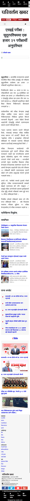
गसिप (2, 452)
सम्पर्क (14, 4)
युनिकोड (25, 4)
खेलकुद (3, 469)
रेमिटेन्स (3, 442)
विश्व (2, 464)
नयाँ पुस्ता (3, 454)
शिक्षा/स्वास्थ (4, 425)
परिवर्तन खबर (7, 52)
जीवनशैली (3, 457)
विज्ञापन (19, 4)
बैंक (2, 432)
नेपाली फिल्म (4, 447)
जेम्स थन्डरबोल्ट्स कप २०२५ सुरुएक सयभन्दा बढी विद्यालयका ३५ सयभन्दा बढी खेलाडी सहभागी (15, 330)
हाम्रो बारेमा (9, 5)
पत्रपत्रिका (4, 423)
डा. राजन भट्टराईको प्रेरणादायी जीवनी (16, 310)
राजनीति (3, 418)
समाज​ (2, 420)
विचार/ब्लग (3, 466)
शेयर (2, 440)
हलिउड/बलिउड (4, 449)
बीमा (2, 435)
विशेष (15, 338)
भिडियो (2, 471)
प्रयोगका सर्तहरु (12, 496)
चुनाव (2, 428)
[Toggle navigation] (5, 24)
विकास (2, 437)
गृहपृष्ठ (4, 4)
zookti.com (19, 500)
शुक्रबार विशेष (4, 461)
